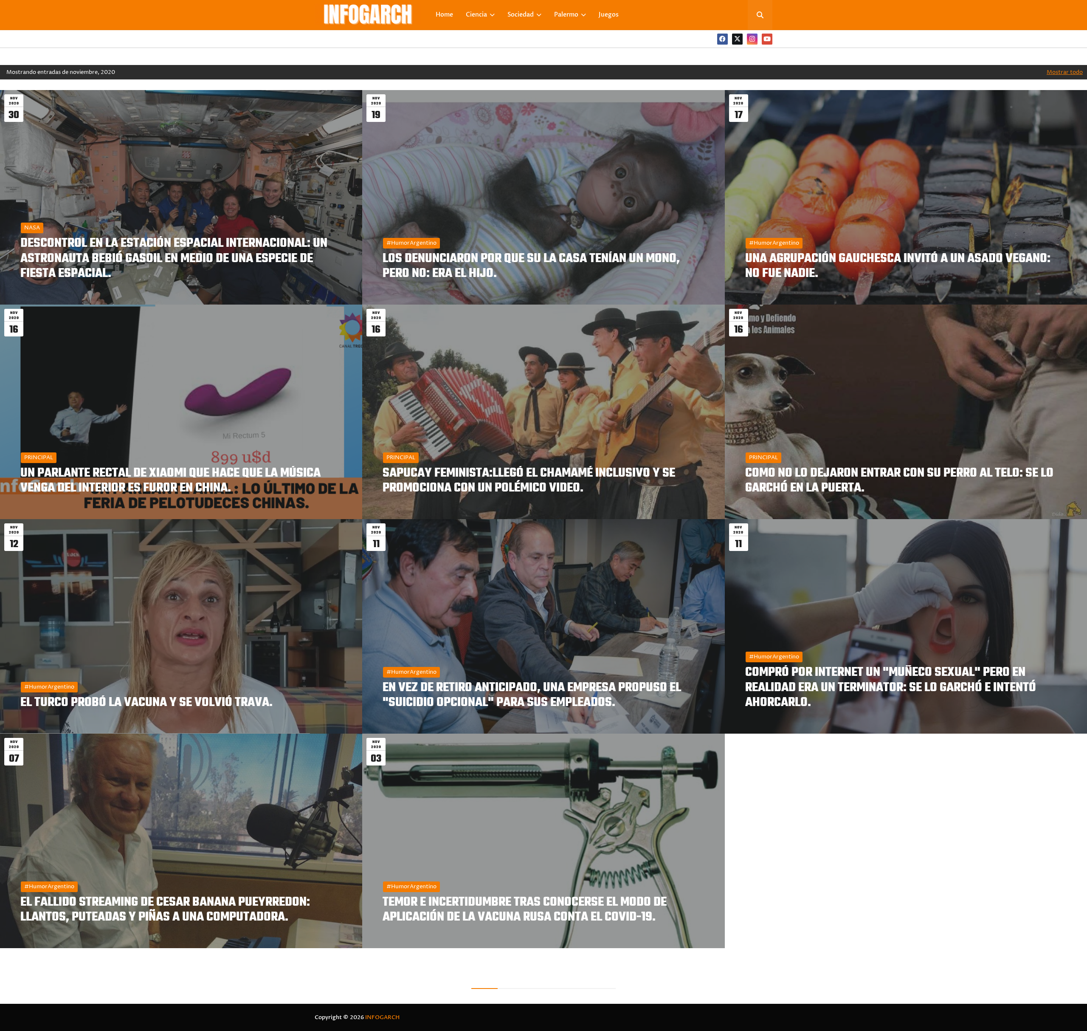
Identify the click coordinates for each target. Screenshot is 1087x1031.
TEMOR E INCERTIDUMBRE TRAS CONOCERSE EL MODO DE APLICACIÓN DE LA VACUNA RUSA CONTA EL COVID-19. (525, 910)
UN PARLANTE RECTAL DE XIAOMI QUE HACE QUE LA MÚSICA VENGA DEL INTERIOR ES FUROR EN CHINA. (170, 481)
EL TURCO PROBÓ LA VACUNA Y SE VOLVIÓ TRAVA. (146, 702)
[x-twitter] (737, 39)
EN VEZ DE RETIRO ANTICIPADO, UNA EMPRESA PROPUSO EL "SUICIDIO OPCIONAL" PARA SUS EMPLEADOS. (532, 695)
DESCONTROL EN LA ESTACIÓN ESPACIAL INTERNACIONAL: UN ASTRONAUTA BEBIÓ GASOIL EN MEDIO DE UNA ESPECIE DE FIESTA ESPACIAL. (173, 258)
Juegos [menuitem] (609, 15)
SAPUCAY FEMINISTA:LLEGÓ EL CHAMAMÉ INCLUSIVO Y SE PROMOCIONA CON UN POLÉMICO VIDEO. (529, 481)
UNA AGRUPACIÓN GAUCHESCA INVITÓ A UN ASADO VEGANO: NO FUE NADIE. (897, 266)
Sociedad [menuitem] (520, 15)
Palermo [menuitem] (566, 15)
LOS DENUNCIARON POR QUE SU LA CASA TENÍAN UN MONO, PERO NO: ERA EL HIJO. (531, 266)
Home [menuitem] (444, 15)
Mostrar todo (1065, 72)
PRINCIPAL (38, 457)
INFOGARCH (382, 1017)
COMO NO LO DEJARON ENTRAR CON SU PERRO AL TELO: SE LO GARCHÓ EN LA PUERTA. (899, 481)
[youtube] (767, 39)
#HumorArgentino (411, 243)
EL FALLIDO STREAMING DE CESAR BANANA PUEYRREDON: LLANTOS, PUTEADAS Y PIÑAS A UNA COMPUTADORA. (165, 910)
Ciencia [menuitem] (476, 15)
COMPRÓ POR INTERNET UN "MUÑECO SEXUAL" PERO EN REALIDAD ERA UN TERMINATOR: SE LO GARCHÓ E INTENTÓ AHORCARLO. (890, 687)
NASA (32, 228)
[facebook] (722, 39)
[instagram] (752, 39)
